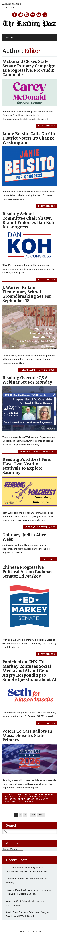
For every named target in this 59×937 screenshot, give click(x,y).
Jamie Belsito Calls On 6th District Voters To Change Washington (28, 138)
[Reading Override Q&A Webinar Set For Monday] (29, 430)
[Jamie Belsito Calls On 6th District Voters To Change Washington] (29, 184)
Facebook (14, 14)
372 (33, 815)
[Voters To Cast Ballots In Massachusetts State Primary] (29, 773)
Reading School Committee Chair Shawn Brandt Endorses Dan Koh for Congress (28, 220)
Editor (32, 50)
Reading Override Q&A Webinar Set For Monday (27, 380)
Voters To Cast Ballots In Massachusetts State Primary (27, 736)
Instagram (26, 14)
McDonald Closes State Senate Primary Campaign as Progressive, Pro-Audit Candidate (29, 68)
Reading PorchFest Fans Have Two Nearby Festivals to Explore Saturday (26, 466)
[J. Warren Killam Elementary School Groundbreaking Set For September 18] (29, 348)
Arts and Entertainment (40, 527)
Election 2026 (46, 126)
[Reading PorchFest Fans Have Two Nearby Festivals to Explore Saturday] (29, 506)
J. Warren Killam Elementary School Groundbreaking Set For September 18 (26, 294)
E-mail (39, 15)
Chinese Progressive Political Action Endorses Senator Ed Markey (28, 572)
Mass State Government (19, 801)
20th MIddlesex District (19, 794)
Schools (49, 370)
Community (42, 799)
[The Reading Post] (29, 26)
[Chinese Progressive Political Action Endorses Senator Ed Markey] (29, 633)
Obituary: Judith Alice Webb (24, 537)
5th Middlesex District (30, 797)
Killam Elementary (31, 370)
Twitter (20, 14)
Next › (41, 815)
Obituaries (48, 559)
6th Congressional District (26, 798)
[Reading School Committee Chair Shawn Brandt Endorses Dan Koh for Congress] (29, 258)
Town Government (43, 451)
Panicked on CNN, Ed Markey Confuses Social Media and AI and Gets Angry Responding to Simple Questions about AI (29, 670)
